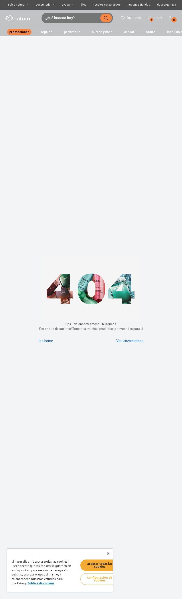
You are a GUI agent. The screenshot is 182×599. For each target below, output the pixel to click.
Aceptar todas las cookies (99, 565)
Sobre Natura (16, 4)
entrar (157, 18)
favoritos (134, 18)
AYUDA (66, 4)
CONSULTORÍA (43, 4)
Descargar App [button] (166, 4)
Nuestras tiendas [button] (139, 4)
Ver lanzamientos (129, 341)
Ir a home (46, 341)
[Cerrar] (108, 553)
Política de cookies (41, 583)
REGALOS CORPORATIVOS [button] (107, 4)
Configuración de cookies (99, 578)
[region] (60, 570)
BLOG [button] (84, 4)
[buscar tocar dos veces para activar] (106, 18)
